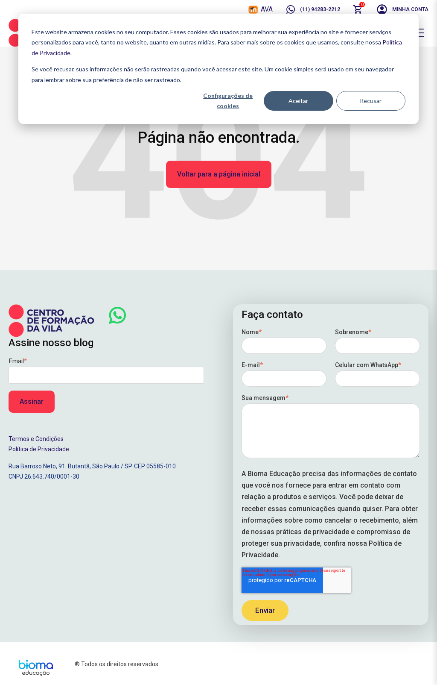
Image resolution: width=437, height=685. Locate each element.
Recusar (371, 100)
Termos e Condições (36, 438)
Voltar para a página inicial (218, 174)
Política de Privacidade (39, 449)
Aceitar (298, 100)
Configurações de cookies (228, 101)
